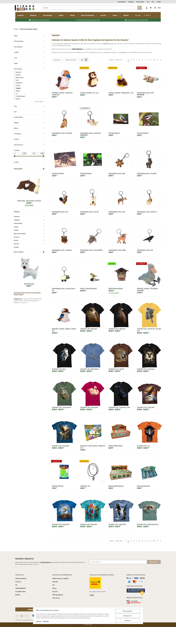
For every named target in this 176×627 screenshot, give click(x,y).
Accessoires (16, 237)
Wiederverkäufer (140, 2)
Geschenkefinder (121, 2)
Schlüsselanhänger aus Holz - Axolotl (145, 93)
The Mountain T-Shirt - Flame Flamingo (89, 407)
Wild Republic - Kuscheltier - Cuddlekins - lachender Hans (64, 330)
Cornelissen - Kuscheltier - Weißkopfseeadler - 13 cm (121, 93)
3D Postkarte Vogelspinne (58, 173)
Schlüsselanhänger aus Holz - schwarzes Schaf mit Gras (63, 289)
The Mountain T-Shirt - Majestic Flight (117, 524)
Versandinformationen (20, 591)
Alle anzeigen (38, 101)
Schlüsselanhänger (18, 223)
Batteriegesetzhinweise (57, 595)
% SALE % (147, 15)
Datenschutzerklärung (46, 562)
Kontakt (159, 2)
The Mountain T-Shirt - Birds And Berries (89, 369)
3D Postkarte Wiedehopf (85, 173)
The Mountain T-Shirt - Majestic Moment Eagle (147, 524)
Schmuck (16, 240)
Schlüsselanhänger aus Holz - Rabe (145, 250)
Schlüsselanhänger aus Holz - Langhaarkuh (62, 250)
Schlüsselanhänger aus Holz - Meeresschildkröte (91, 250)
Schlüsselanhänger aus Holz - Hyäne (117, 212)
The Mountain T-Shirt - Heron (58, 369)
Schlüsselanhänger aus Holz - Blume (117, 173)
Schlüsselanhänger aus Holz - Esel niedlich (146, 173)
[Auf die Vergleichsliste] (69, 69)
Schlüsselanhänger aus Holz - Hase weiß (89, 212)
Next (39, 190)
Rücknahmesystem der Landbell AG (60, 578)
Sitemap (54, 588)
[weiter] (160, 59)
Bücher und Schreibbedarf (20, 233)
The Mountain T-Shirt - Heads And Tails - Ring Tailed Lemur (149, 330)
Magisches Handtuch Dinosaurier (116, 486)
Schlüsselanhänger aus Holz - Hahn (60, 212)
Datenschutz (46, 621)
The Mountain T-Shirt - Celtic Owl (116, 369)
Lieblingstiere (17, 220)
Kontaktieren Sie (18, 299)
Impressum (38, 621)
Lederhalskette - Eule (85, 486)
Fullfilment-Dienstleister (20, 578)
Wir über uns (18, 582)
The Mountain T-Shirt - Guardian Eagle (60, 524)
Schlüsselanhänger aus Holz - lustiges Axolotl (90, 133)
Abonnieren (153, 562)
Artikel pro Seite (70, 60)
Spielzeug (16, 227)
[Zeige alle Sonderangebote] (43, 169)
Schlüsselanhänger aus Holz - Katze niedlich (62, 133)
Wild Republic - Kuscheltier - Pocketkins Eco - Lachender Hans (62, 93)
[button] (147, 8)
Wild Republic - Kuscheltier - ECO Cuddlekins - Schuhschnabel (147, 289)
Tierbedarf (16, 230)
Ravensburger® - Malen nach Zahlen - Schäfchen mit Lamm (92, 447)
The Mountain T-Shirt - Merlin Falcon (88, 329)
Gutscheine (16, 247)
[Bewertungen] (140, 94)
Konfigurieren (127, 616)
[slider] (14, 156)
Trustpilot (91, 595)
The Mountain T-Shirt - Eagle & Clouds (145, 407)
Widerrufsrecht (55, 598)
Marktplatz (130, 2)
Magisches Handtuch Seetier (143, 486)
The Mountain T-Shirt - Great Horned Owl (61, 407)
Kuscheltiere (17, 216)
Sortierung (56, 60)
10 (153, 60)
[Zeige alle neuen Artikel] (43, 252)
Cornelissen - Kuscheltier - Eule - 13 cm (89, 93)
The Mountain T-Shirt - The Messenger (146, 369)
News (153, 2)
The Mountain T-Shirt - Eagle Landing (60, 446)
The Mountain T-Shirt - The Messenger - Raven (119, 407)
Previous (18, 190)
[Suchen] (140, 8)
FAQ (148, 2)
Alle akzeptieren (128, 611)
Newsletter (17, 595)
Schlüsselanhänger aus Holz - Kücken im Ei (147, 212)
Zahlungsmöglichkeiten (20, 588)
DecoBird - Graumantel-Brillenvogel (88, 288)
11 (157, 60)
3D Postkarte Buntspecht (142, 133)
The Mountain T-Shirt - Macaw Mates (88, 524)
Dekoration (16, 244)
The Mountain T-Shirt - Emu (143, 446)
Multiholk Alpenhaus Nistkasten (116, 288)
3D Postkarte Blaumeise (114, 133)
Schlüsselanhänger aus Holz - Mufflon (117, 250)
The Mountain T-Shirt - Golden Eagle (117, 329)
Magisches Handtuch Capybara (116, 446)
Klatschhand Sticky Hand (57, 486)
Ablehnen (128, 620)
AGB (53, 585)
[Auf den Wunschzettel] (74, 69)
